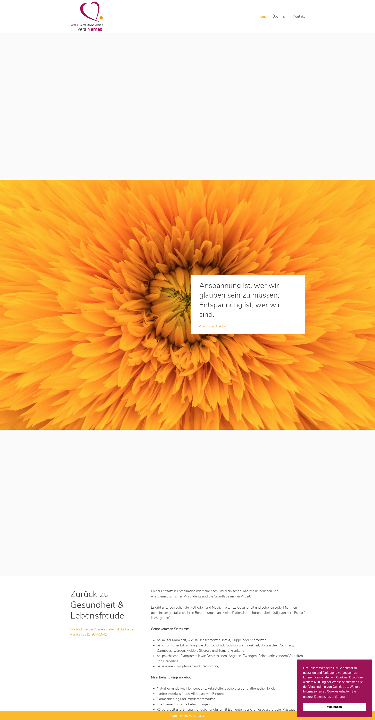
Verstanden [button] (334, 706)
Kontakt (299, 16)
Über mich (280, 16)
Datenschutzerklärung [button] (329, 696)
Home (262, 16)
